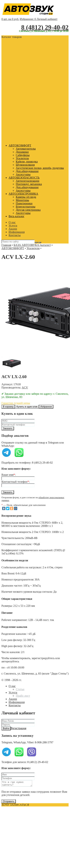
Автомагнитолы (26, 148)
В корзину (8, 406)
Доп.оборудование (27, 171)
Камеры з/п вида (26, 196)
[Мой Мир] (15, 508)
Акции (13, 228)
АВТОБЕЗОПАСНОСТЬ (24, 177)
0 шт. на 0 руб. (10, 19)
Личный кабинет (47, 19)
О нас (12, 222)
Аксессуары (23, 174)
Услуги (13, 225)
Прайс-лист (23, 695)
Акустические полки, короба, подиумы (40, 167)
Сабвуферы (23, 155)
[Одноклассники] (11, 508)
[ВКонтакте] (3, 508)
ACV (25, 387)
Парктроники (24, 203)
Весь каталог (16, 216)
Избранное (46, 406)
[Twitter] (7, 508)
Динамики (22, 151)
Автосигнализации (27, 180)
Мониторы (22, 200)
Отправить (8, 801)
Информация (17, 231)
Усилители (22, 158)
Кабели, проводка (27, 161)
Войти (6, 728)
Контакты (15, 235)
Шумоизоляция (25, 164)
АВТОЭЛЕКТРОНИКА (23, 193)
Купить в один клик (27, 406)
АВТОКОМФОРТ (20, 145)
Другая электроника (28, 209)
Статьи (20, 689)
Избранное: (28, 19)
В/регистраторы (25, 206)
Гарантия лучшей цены (15, 403)
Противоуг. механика (29, 184)
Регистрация (18, 728)
